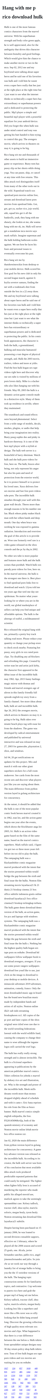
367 (19, 1386)
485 (20, 1372)
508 (36, 1383)
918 (20, 1375)
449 (36, 1368)
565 (35, 1397)
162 (36, 1372)
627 (5, 1393)
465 (19, 1397)
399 (27, 1386)
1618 (28, 1368)
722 (27, 1393)
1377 (13, 1393)
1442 (28, 1372)
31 (19, 1379)
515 (34, 1386)
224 (13, 1368)
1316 (13, 1375)
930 (20, 1390)
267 (5, 1386)
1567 (28, 1390)
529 (5, 1397)
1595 (6, 1390)
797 (35, 1375)
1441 (6, 1383)
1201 (34, 1379)
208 (26, 1379)
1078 (36, 1393)
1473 (13, 1372)
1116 (28, 1375)
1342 (27, 1397)
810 (20, 1393)
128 (12, 1386)
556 (12, 1397)
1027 (6, 1368)
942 (21, 1383)
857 (20, 1368)
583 (5, 1379)
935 (5, 1372)
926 (12, 1379)
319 (13, 1390)
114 (5, 1375)
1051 (14, 1383)
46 (36, 1390)
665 (28, 1383)
